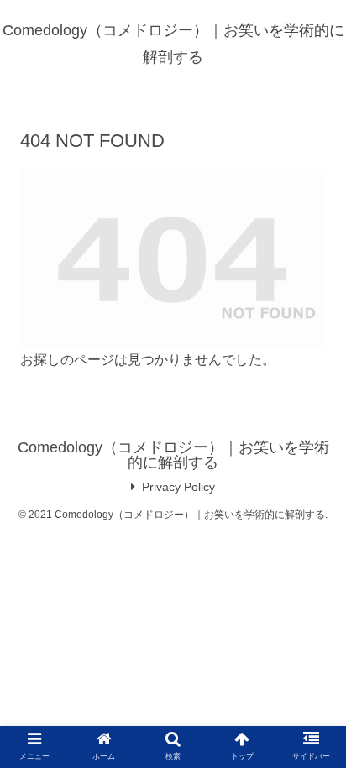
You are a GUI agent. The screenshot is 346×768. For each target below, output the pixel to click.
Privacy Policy (178, 487)
